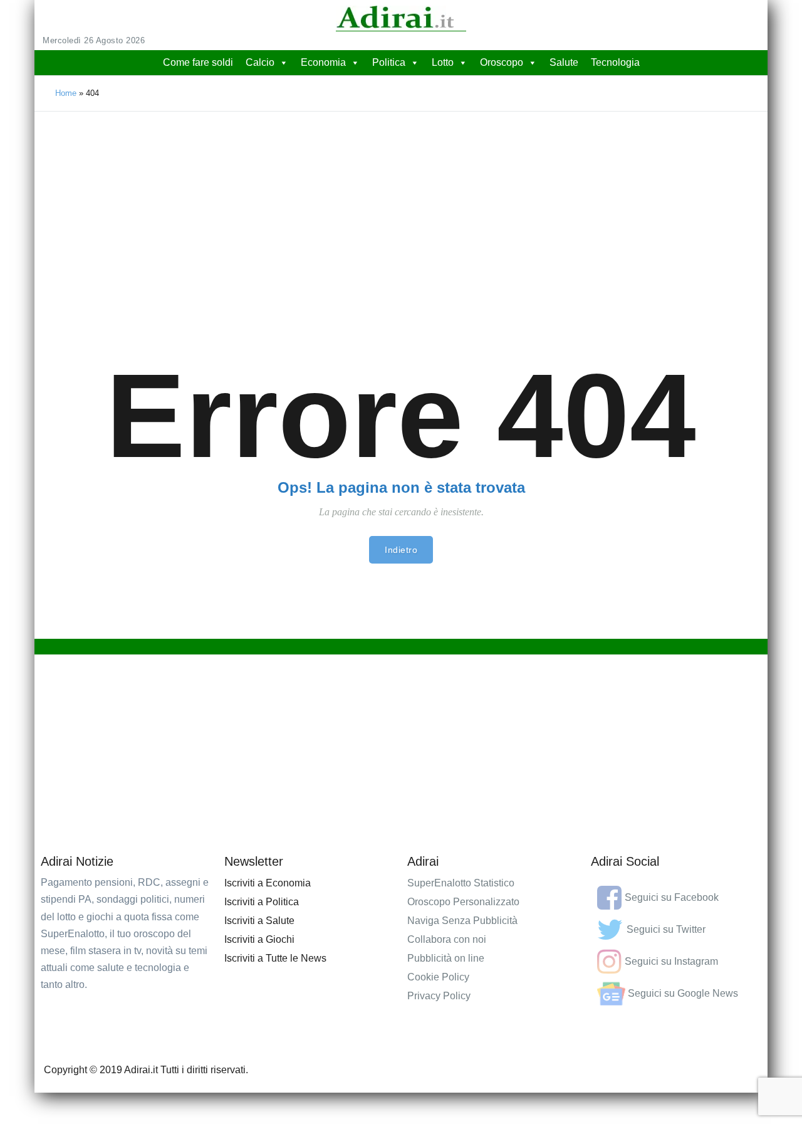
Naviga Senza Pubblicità (462, 920)
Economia (323, 62)
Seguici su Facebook (672, 897)
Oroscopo (501, 62)
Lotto (443, 62)
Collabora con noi (446, 939)
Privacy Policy (439, 995)
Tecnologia (615, 62)
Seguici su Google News (683, 993)
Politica (388, 62)
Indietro (401, 550)
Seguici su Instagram (671, 961)
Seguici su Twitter (666, 929)
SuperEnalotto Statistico (460, 883)
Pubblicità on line (445, 958)
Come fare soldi (198, 62)
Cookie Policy (438, 977)
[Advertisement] (401, 205)
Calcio (260, 62)
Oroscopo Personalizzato (463, 901)
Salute (563, 62)
